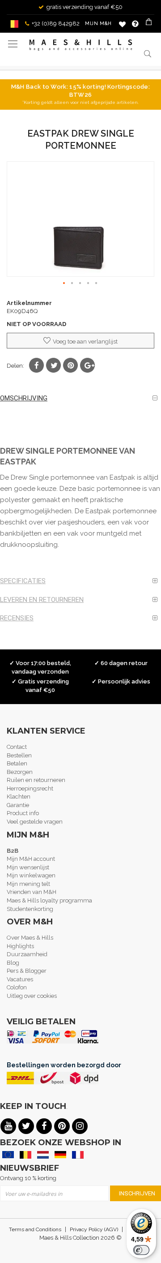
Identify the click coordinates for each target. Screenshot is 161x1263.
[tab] (80, 398)
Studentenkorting (30, 909)
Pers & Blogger (27, 970)
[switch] (141, 1250)
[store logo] (81, 45)
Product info (23, 813)
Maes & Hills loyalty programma (49, 900)
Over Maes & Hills (30, 937)
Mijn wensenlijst (28, 867)
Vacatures (20, 979)
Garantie (18, 805)
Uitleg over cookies (32, 995)
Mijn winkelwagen (31, 875)
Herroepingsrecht (30, 788)
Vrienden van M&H (31, 892)
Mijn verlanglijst (122, 24)
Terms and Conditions (35, 1229)
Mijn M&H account (31, 858)
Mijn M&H (98, 23)
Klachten (18, 796)
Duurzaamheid (27, 954)
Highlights (20, 946)
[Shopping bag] (149, 24)
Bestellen (19, 755)
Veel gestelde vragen (35, 821)
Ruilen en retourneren (36, 780)
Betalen (17, 763)
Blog (13, 962)
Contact (17, 746)
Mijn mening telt (28, 884)
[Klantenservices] (135, 24)
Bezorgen (20, 772)
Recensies (17, 618)
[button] (64, 283)
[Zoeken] (148, 53)
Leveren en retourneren (42, 600)
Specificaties (23, 581)
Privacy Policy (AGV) (94, 1229)
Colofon (17, 987)
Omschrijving (23, 398)
